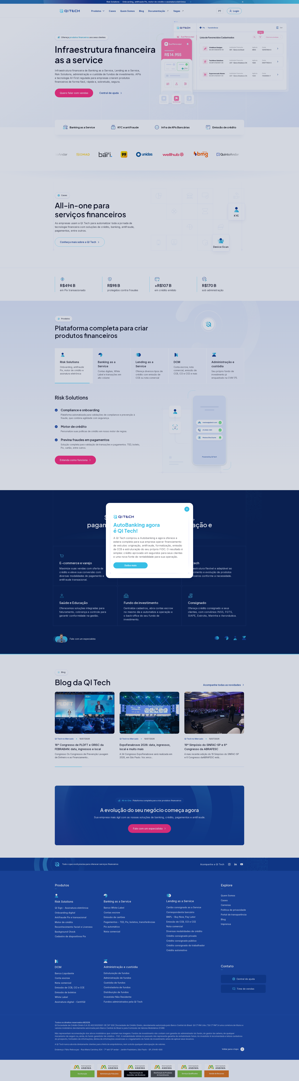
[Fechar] (186, 509)
